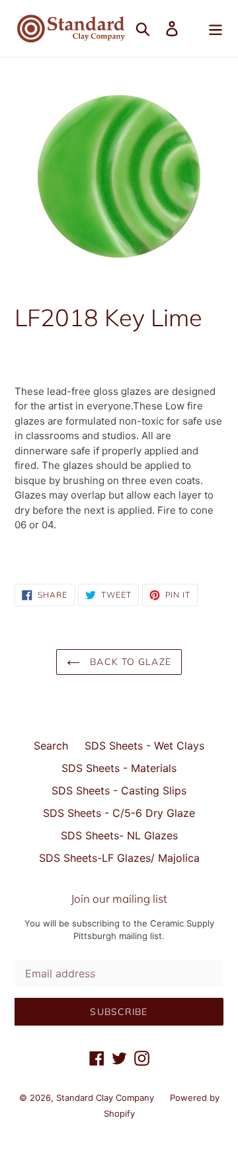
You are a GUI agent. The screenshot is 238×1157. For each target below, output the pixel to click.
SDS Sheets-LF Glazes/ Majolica (119, 857)
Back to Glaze (129, 662)
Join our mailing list (119, 898)
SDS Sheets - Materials (119, 768)
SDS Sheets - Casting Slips (119, 790)
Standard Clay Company (106, 1097)
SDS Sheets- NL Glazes (119, 835)
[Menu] (215, 28)
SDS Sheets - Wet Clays (144, 745)
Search (51, 745)
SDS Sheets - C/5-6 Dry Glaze (119, 813)
